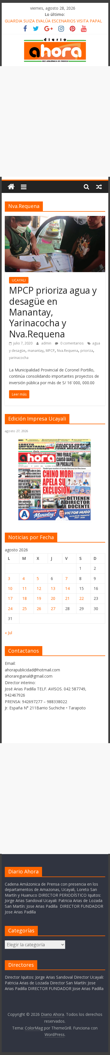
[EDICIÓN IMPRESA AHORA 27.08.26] (55, 519)
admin (46, 343)
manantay (35, 350)
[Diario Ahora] (11, 187)
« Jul (8, 632)
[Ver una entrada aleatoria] (99, 187)
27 (53, 608)
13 (53, 588)
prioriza (86, 350)
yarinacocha (18, 357)
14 (67, 588)
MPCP (50, 350)
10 (10, 588)
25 (24, 608)
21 (67, 598)
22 (81, 598)
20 (53, 598)
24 (10, 608)
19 (39, 598)
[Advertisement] (55, 121)
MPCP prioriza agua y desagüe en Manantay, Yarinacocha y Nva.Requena (53, 312)
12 (39, 588)
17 (10, 598)
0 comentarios (71, 343)
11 (24, 588)
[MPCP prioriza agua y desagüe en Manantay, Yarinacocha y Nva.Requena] (55, 219)
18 (24, 598)
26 (39, 608)
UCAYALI (19, 280)
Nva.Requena (67, 350)
